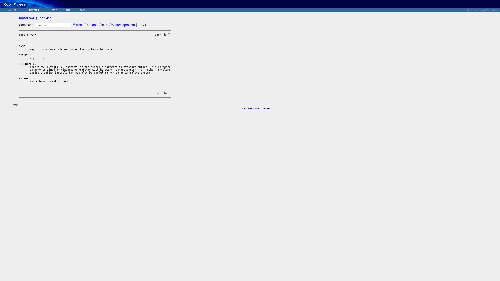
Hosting (34, 10)
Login (82, 10)
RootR (11, 10)
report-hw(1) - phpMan (35, 18)
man (79, 25)
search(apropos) (123, 25)
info (104, 25)
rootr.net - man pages (256, 108)
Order (53, 10)
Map (68, 10)
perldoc (92, 25)
